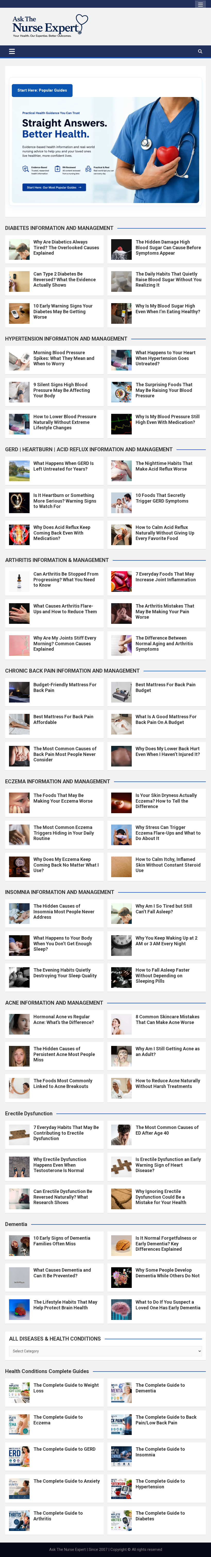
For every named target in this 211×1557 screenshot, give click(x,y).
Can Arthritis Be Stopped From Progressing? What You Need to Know (66, 579)
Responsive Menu (200, 5)
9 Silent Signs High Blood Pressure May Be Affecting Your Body (61, 390)
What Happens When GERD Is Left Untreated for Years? (63, 466)
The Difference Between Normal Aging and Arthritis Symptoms (164, 643)
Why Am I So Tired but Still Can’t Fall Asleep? (164, 908)
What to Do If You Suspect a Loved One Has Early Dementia (168, 1304)
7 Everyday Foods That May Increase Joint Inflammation (166, 576)
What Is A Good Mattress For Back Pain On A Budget (166, 719)
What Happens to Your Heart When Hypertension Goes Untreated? (166, 358)
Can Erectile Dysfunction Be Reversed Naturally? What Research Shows (62, 1197)
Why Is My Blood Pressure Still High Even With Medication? (168, 419)
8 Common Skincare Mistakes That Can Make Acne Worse (167, 1019)
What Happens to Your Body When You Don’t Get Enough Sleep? (62, 943)
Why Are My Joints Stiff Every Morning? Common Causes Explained (64, 643)
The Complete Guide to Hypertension (160, 1483)
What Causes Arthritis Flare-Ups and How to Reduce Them (65, 608)
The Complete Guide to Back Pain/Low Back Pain (166, 1419)
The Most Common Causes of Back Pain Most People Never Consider (64, 754)
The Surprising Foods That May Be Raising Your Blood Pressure (164, 390)
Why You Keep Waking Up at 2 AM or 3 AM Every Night (166, 940)
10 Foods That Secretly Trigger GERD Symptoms (162, 498)
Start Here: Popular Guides (42, 90)
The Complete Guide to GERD (64, 1449)
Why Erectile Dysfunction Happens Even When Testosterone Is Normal (59, 1165)
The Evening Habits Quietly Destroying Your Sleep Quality (65, 972)
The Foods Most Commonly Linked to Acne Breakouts (62, 1083)
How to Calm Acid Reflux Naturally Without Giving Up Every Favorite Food (165, 533)
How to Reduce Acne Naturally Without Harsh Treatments (168, 1083)
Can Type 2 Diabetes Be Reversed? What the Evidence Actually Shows (64, 279)
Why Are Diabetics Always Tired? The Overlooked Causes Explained (66, 247)
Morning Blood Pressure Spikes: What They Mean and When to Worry (63, 358)
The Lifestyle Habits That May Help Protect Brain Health (65, 1304)
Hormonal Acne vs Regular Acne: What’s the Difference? (63, 1019)
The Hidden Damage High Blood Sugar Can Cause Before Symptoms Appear (168, 247)
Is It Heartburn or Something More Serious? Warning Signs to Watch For (64, 501)
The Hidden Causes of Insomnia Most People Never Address (63, 911)
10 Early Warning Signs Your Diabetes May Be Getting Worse (63, 311)
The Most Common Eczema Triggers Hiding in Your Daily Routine (63, 833)
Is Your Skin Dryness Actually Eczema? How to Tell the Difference (166, 801)
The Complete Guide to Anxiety (66, 1481)
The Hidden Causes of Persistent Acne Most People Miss (64, 1054)
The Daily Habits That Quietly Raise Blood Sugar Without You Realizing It (168, 279)
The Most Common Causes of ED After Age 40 (167, 1130)
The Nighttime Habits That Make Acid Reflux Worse (164, 466)
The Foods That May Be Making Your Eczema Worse (63, 798)
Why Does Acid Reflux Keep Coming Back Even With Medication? (61, 533)
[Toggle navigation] (12, 51)
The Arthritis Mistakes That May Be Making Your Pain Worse (165, 611)
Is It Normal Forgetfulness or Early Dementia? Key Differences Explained (166, 1243)
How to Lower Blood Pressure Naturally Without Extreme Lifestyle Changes (64, 422)
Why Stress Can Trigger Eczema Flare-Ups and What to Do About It (168, 833)
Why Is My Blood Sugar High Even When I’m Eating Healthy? (168, 308)
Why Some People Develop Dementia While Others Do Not (168, 1272)
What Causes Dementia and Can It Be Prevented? (62, 1272)
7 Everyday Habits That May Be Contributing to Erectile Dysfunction (66, 1133)
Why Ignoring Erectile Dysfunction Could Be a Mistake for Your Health (161, 1197)
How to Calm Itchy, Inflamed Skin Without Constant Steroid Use (168, 865)
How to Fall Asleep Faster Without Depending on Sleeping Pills (163, 975)
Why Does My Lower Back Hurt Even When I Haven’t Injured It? (168, 751)
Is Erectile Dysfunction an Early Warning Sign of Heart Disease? (168, 1165)
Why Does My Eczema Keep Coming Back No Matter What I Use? (66, 865)
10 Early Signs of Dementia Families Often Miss (61, 1240)
